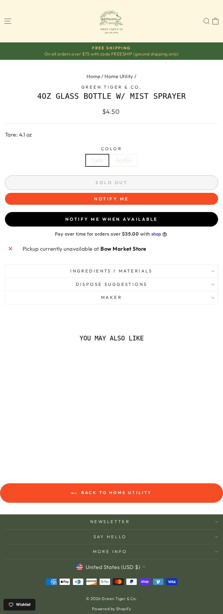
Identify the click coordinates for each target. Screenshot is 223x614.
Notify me (111, 199)
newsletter (110, 521)
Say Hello (110, 536)
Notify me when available (111, 219)
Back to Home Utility (115, 492)
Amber (124, 160)
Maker (111, 297)
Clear (97, 160)
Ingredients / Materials (111, 271)
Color (111, 148)
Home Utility (119, 76)
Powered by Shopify (111, 608)
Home (93, 76)
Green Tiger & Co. (111, 87)
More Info (110, 551)
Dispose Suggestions (112, 284)
